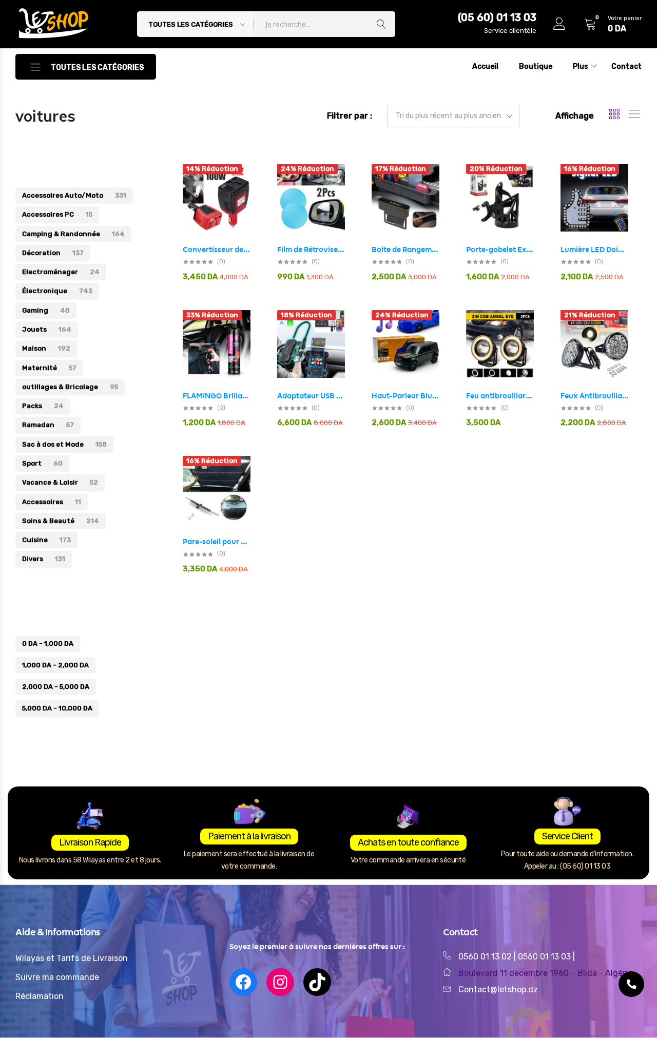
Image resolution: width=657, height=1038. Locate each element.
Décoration (53, 253)
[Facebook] (243, 982)
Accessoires (51, 502)
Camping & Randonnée (73, 234)
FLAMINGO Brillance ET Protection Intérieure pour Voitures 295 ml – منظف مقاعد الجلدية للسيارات (216, 396)
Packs (43, 406)
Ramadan (48, 425)
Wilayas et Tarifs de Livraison (71, 958)
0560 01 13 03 (545, 957)
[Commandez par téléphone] (631, 984)
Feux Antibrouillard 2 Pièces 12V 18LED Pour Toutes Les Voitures (594, 396)
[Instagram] (280, 982)
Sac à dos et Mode (64, 444)
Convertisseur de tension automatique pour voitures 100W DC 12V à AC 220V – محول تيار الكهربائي (216, 249)
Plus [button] (580, 66)
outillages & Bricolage (70, 387)
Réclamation (39, 996)
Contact (626, 66)
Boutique (535, 66)
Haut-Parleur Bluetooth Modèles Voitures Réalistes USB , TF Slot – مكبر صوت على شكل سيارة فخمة (405, 396)
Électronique (57, 291)
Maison (46, 348)
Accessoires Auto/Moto (74, 195)
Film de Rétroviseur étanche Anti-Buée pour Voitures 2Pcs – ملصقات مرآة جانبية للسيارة (311, 249)
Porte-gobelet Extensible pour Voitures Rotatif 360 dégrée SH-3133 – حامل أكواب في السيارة (500, 249)
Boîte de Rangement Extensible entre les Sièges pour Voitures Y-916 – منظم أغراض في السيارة (405, 249)
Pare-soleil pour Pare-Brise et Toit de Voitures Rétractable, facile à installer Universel (216, 541)
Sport (42, 463)
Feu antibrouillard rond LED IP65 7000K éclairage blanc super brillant (500, 396)
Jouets (46, 329)
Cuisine (46, 540)
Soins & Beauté (60, 521)
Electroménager (61, 272)
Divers (43, 559)
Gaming (46, 310)
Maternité (49, 368)
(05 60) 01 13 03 (497, 17)
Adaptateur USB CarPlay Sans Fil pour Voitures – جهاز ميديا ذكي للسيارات (311, 396)
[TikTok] (317, 982)
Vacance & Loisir (60, 482)
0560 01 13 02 (485, 957)
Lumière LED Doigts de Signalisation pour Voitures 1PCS (594, 249)
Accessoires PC (57, 214)
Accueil (485, 66)
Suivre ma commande (57, 977)
